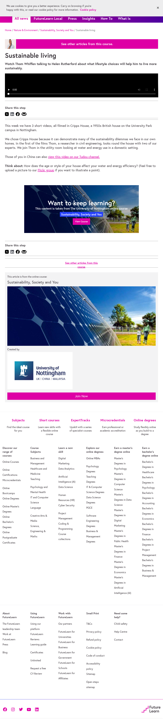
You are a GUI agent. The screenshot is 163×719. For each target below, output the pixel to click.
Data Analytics (66, 468)
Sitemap (90, 673)
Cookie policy (93, 647)
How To (106, 18)
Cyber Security (66, 505)
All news (21, 18)
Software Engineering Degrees (92, 521)
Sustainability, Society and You (57, 30)
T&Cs (89, 623)
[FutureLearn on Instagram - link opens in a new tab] (13, 709)
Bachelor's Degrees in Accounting (148, 498)
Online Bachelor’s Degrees (8, 522)
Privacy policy (93, 631)
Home (8, 30)
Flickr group (46, 170)
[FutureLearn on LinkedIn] (37, 709)
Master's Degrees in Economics (120, 567)
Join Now (81, 396)
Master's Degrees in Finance (120, 551)
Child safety (120, 623)
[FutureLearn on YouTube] (29, 709)
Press (72, 18)
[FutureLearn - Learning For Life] (151, 709)
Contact (118, 639)
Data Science (65, 487)
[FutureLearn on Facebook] (6, 709)
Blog (5, 652)
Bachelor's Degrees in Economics (148, 513)
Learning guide (38, 644)
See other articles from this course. (87, 44)
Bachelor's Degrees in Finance (148, 529)
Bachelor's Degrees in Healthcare (148, 467)
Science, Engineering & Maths (38, 531)
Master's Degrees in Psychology (120, 463)
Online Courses (11, 461)
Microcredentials (12, 480)
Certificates (36, 652)
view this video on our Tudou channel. (74, 157)
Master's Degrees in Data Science (122, 499)
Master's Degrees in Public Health (121, 536)
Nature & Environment (26, 30)
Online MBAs (93, 458)
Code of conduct (95, 655)
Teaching (35, 479)
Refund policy (93, 639)
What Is (124, 18)
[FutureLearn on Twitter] (21, 709)
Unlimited (35, 660)
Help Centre (120, 631)
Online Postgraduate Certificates (10, 537)
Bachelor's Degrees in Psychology (148, 482)
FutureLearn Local (48, 18)
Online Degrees (11, 498)
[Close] (157, 7)
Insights (88, 18)
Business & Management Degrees (93, 536)
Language (35, 507)
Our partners (65, 623)
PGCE (89, 507)
